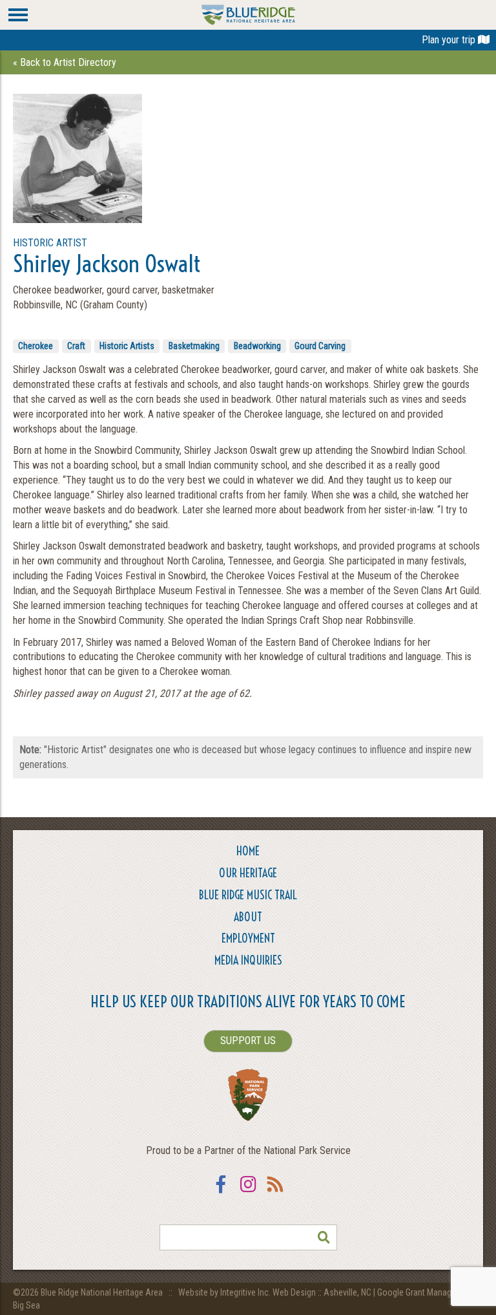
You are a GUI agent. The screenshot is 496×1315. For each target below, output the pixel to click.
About (248, 917)
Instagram (248, 1192)
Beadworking (257, 346)
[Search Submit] (324, 1237)
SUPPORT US (248, 1040)
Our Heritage (248, 873)
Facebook (221, 1192)
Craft (76, 346)
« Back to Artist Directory (64, 62)
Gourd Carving (320, 346)
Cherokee (35, 346)
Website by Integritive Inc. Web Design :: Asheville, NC (275, 1292)
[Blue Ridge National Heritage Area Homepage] (248, 14)
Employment (248, 938)
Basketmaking (194, 346)
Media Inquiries (248, 960)
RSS (275, 1192)
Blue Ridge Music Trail (248, 895)
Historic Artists (126, 346)
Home (248, 851)
